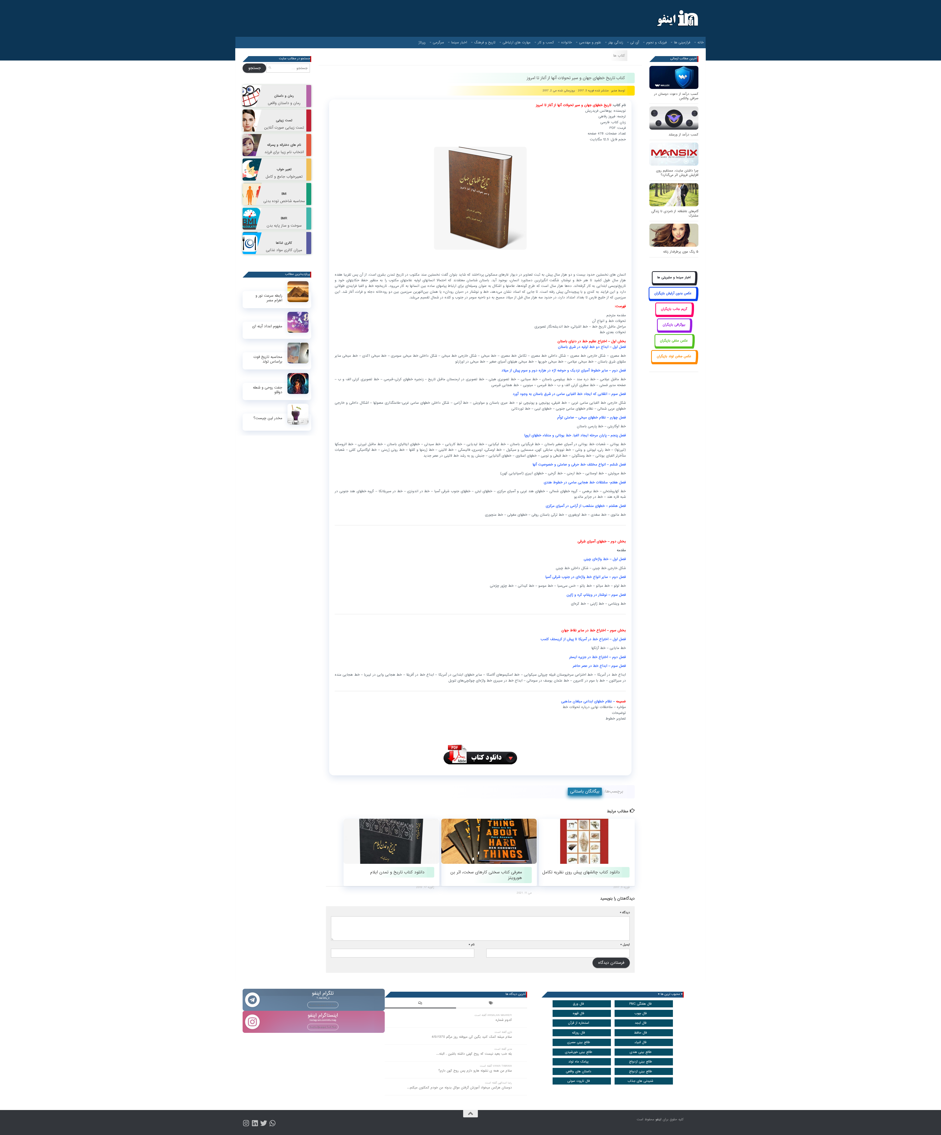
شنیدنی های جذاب (640, 1081)
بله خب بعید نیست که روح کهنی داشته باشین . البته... (474, 1053)
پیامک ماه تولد (578, 1061)
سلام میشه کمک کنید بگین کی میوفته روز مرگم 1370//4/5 (472, 1036)
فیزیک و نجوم (656, 42)
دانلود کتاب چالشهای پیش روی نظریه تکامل (581, 872)
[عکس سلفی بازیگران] (674, 346)
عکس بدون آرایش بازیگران (673, 293)
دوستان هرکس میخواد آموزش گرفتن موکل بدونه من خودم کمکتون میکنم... (459, 1087)
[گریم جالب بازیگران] (674, 314)
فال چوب (640, 1013)
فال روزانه (578, 1032)
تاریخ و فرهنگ (484, 42)
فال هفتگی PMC (640, 1003)
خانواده (566, 42)
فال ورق (578, 1003)
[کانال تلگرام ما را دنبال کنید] (272, 1123)
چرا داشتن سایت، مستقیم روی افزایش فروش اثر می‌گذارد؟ (677, 173)
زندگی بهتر (615, 42)
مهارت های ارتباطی (517, 42)
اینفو (658, 1119)
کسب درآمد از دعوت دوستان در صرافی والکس (676, 96)
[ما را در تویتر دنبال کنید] (263, 1123)
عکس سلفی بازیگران (674, 340)
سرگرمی (438, 42)
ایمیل (625, 944)
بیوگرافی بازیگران (674, 324)
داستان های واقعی (578, 1071)
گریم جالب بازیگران (674, 309)
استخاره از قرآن (578, 1022)
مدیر (614, 90)
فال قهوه (578, 1013)
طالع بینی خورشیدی (578, 1052)
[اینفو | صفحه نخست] (677, 18)
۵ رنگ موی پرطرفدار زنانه (680, 251)
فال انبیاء (640, 1042)
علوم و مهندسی (590, 42)
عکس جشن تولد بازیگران (674, 356)
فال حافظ (640, 1032)
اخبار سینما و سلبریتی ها (674, 277)
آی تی (634, 42)
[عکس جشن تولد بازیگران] (674, 362)
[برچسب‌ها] (491, 1003)
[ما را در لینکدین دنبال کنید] (254, 1123)
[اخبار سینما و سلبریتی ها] (674, 283)
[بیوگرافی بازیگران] (674, 330)
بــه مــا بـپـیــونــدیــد (323, 1005)
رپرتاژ (422, 42)
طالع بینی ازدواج (640, 1061)
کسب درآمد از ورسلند (683, 134)
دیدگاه (625, 912)
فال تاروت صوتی (578, 1081)
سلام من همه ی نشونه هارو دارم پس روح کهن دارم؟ (475, 1070)
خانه (700, 42)
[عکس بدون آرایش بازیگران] (672, 298)
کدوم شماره (503, 1020)
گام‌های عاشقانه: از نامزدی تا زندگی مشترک (674, 213)
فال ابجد (640, 1022)
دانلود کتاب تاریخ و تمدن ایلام (397, 872)
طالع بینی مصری (578, 1042)
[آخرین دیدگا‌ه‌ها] (420, 1003)
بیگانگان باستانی (584, 791)
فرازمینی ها (682, 42)
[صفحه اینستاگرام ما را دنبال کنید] (246, 1123)
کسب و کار (546, 42)
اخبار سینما (459, 42)
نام (471, 944)
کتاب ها (619, 55)
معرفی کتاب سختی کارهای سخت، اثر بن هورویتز (486, 875)
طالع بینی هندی (641, 1052)
